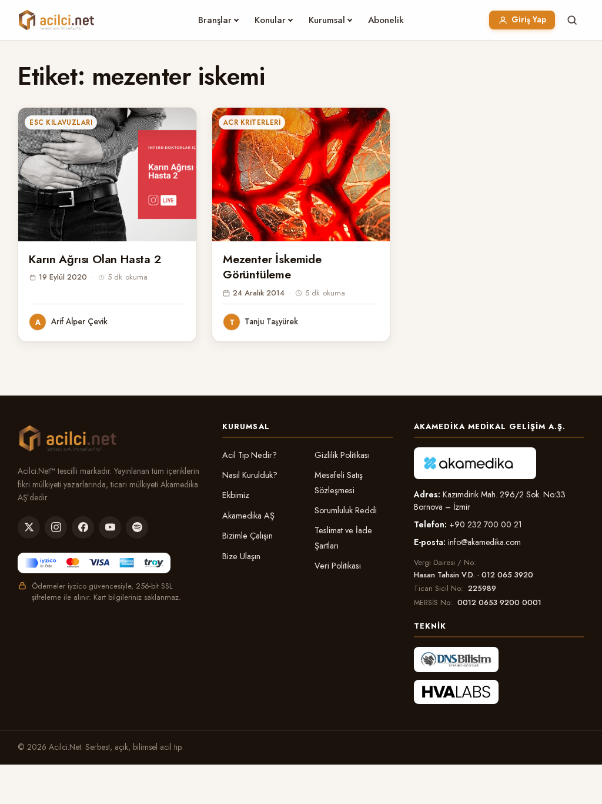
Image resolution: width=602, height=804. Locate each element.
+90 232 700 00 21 (485, 524)
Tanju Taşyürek (271, 321)
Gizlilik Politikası (342, 455)
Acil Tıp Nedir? (249, 455)
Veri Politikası (338, 566)
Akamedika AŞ (248, 515)
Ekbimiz (235, 495)
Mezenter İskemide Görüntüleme (272, 267)
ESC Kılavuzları (60, 122)
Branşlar (215, 20)
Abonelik (386, 20)
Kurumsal (327, 20)
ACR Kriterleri (251, 122)
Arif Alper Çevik (79, 321)
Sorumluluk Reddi (346, 510)
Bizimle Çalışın (247, 535)
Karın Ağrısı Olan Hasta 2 (94, 259)
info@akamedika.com (484, 542)
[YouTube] (110, 527)
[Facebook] (83, 527)
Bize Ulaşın (241, 556)
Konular (270, 20)
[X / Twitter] (29, 527)
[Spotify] (137, 527)
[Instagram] (56, 527)
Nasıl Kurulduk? (249, 475)
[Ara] (572, 20)
